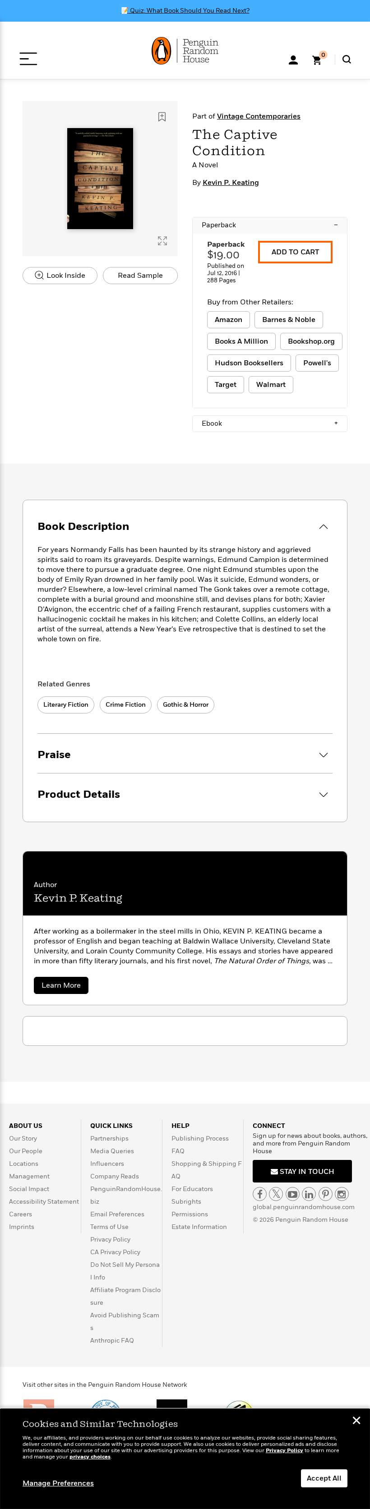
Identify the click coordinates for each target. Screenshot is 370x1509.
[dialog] (185, 1459)
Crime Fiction (126, 704)
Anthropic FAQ (112, 1340)
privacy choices (90, 1457)
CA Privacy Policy (115, 1252)
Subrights (186, 1201)
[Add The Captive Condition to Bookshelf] (162, 117)
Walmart (271, 385)
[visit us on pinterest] (326, 1194)
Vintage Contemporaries (259, 116)
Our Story (23, 1138)
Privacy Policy (110, 1239)
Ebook (270, 423)
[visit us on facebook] (260, 1194)
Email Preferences (117, 1214)
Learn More (65, 987)
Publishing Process (200, 1138)
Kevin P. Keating (231, 183)
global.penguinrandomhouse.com (304, 1207)
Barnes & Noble (288, 320)
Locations (23, 1163)
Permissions (189, 1214)
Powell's (317, 363)
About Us (25, 1126)
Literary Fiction (65, 704)
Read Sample (140, 276)
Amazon (228, 320)
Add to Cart (295, 252)
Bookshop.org (311, 341)
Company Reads (114, 1176)
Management (29, 1176)
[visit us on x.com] (276, 1194)
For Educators (192, 1189)
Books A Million (241, 341)
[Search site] (346, 59)
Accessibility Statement (44, 1201)
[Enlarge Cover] (162, 240)
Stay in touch (306, 1172)
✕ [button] (356, 1421)
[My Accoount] (293, 59)
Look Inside (65, 276)
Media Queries (112, 1151)
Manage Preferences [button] (58, 1483)
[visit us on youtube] (293, 1194)
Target (225, 385)
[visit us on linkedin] (309, 1194)
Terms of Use (109, 1227)
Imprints (21, 1227)
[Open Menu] (28, 59)
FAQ (178, 1151)
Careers (20, 1214)
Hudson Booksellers (249, 363)
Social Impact (29, 1189)
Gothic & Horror (185, 704)
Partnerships (109, 1138)
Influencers (107, 1163)
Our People (25, 1151)
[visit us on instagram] (342, 1194)
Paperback (270, 225)
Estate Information (199, 1227)
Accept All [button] (324, 1478)
